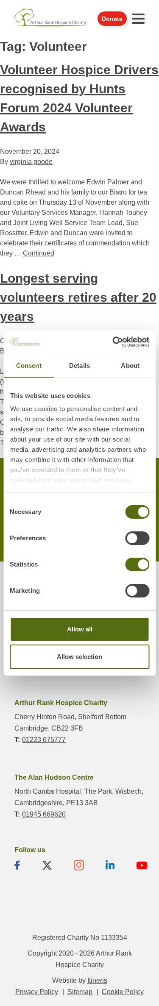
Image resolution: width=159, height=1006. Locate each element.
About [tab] (130, 365)
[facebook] (17, 865)
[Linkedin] (110, 865)
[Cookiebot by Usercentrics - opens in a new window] (113, 341)
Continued (38, 253)
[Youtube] (142, 865)
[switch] (137, 538)
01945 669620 (44, 814)
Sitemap (79, 991)
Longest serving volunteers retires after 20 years (78, 297)
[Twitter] (47, 865)
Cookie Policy (123, 991)
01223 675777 (44, 739)
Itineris (97, 980)
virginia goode (31, 161)
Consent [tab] (29, 365)
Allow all (79, 629)
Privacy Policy (36, 991)
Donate (112, 18)
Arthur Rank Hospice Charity (51, 18)
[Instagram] (79, 865)
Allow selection (79, 656)
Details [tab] (79, 365)
